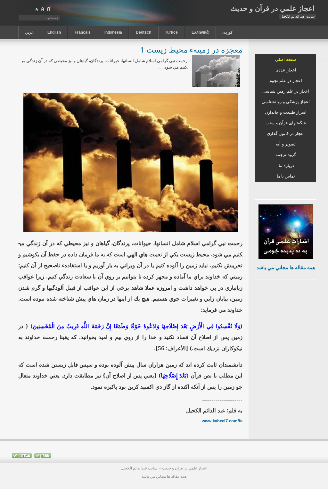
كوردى (227, 32)
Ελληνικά (200, 32)
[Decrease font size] (36, 8)
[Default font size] (42, 8)
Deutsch (143, 32)
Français (83, 32)
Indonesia (113, 32)
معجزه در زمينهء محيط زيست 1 (191, 49)
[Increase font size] (49, 8)
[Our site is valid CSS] (42, 457)
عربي (29, 32)
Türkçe (171, 32)
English (54, 32)
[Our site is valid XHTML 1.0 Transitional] (22, 457)
